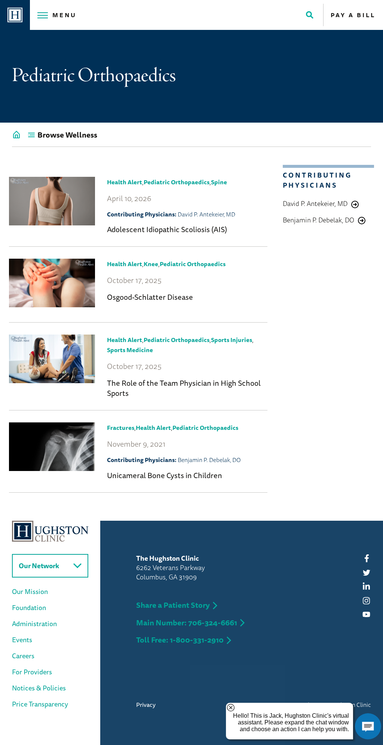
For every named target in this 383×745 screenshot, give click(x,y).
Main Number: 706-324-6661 (186, 622)
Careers (23, 655)
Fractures (120, 427)
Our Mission (30, 591)
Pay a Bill (353, 15)
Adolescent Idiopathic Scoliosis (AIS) (167, 229)
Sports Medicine (130, 350)
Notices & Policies (39, 688)
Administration (34, 623)
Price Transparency (40, 704)
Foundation (29, 607)
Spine (219, 182)
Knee (151, 264)
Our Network (39, 565)
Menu (64, 15)
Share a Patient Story (173, 605)
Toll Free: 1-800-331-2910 (180, 640)
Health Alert (124, 182)
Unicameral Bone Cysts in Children (164, 475)
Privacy (146, 704)
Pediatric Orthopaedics (176, 182)
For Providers (32, 672)
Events (22, 639)
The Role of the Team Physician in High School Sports (184, 388)
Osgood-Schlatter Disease (150, 297)
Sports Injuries (231, 340)
